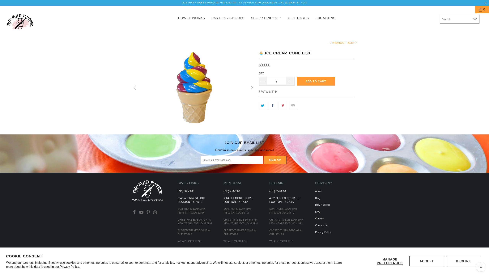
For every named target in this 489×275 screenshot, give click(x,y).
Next (351, 43)
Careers (319, 218)
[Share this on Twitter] (263, 105)
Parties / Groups (227, 18)
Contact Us (321, 225)
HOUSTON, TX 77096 (281, 202)
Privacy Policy (323, 232)
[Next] (251, 87)
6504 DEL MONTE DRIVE (238, 198)
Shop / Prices (264, 18)
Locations (325, 18)
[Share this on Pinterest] (283, 105)
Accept (427, 261)
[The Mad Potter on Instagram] (155, 212)
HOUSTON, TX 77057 (235, 202)
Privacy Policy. (70, 266)
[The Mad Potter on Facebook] (135, 212)
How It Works (191, 18)
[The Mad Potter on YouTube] (141, 212)
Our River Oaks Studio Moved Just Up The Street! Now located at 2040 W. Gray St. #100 (244, 2)
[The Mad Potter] (41, 24)
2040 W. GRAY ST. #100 (191, 198)
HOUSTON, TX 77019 (190, 202)
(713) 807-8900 (186, 191)
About (318, 191)
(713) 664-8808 (277, 191)
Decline (463, 261)
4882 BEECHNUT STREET (284, 198)
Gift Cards (298, 18)
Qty (261, 73)
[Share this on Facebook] (273, 105)
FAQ (317, 211)
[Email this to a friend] (293, 105)
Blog (317, 198)
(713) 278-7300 (231, 191)
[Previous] (135, 87)
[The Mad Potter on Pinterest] (148, 212)
